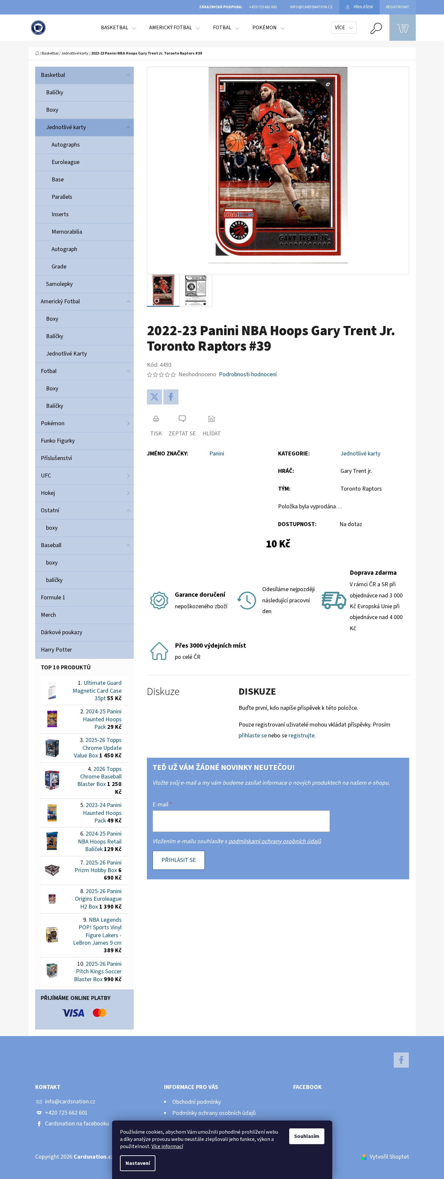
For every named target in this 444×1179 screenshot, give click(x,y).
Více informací (167, 1146)
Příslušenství (56, 458)
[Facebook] (170, 397)
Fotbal (49, 371)
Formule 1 (53, 597)
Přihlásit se (178, 860)
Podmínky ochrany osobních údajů (214, 1113)
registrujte (302, 735)
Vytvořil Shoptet (389, 1157)
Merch (48, 615)
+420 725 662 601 (66, 1113)
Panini (216, 454)
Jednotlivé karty (66, 127)
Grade (59, 267)
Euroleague (66, 162)
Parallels (62, 197)
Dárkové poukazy (61, 632)
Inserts (60, 214)
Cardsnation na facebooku (77, 1124)
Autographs (66, 145)
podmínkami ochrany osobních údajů (274, 841)
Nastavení (138, 1163)
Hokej (48, 493)
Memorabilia (67, 232)
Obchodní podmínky (196, 1102)
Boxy (52, 110)
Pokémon (52, 423)
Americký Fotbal (60, 301)
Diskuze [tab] (163, 692)
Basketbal (53, 75)
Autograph (64, 249)
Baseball (51, 545)
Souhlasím (306, 1136)
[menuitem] (118, 27)
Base (58, 179)
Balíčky (54, 92)
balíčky (54, 580)
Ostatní (50, 510)
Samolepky (59, 284)
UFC (46, 476)
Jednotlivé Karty (66, 354)
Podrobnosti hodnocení (248, 374)
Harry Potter (56, 650)
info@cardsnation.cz (70, 1102)
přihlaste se (253, 735)
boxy (52, 528)
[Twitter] (154, 397)
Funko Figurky (58, 441)
